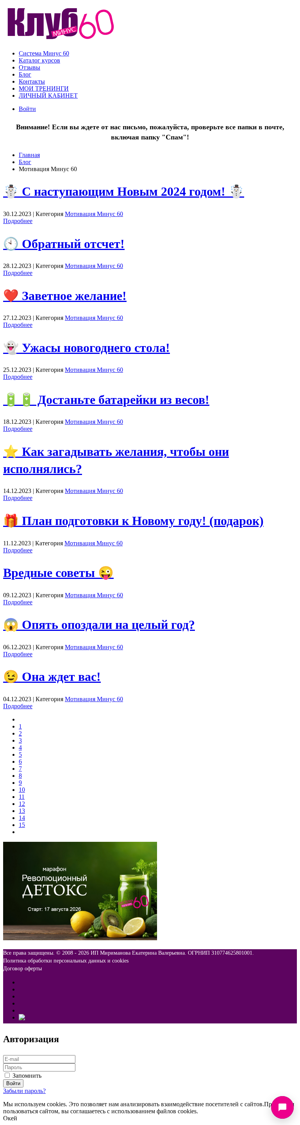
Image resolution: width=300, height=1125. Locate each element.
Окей (10, 1118)
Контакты (32, 81)
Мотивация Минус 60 (94, 214)
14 (22, 817)
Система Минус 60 (44, 53)
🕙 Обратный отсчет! (64, 244)
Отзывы (29, 67)
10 (22, 789)
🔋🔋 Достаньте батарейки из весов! (106, 400)
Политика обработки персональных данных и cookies (66, 961)
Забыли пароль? (24, 1091)
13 (22, 810)
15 (22, 824)
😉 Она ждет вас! (52, 677)
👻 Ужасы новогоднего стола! (86, 348)
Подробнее (17, 221)
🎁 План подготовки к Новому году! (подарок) (133, 521)
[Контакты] (282, 1107)
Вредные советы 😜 (58, 573)
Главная (29, 155)
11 (22, 796)
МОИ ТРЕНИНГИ (44, 88)
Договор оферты (22, 968)
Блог (25, 74)
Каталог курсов (39, 60)
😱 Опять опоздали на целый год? (99, 625)
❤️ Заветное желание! (65, 296)
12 (22, 803)
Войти (27, 108)
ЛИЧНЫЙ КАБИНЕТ (48, 95)
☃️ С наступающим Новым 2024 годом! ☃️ (123, 191)
